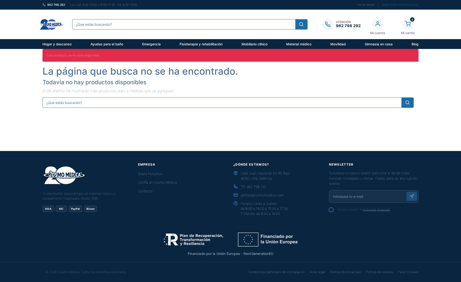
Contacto (145, 191)
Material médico (298, 44)
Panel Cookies (408, 272)
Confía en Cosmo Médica (157, 182)
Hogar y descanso (57, 44)
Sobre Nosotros (150, 174)
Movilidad (338, 44)
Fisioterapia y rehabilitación (201, 44)
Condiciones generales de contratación (276, 272)
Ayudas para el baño (107, 44)
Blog (415, 44)
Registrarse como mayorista (400, 4)
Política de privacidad (345, 272)
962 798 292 (257, 187)
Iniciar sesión (366, 4)
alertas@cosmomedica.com (262, 195)
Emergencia (151, 44)
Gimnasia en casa (379, 44)
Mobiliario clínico (254, 44)
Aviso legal (317, 272)
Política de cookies (379, 272)
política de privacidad (376, 209)
